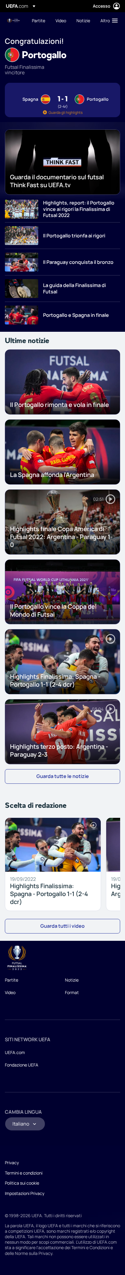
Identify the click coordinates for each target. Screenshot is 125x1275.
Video (10, 992)
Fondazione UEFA (21, 1065)
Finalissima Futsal (14, 20)
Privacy (12, 1162)
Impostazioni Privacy (24, 1193)
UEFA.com (15, 1052)
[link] (38, 20)
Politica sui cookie (22, 1183)
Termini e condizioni (23, 1173)
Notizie (72, 980)
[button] (107, 20)
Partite (11, 980)
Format (72, 992)
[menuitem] (38, 20)
